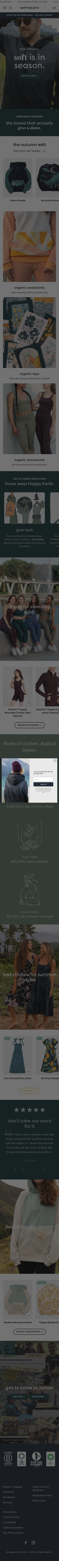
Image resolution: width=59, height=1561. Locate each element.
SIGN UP (43, 784)
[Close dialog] (55, 760)
